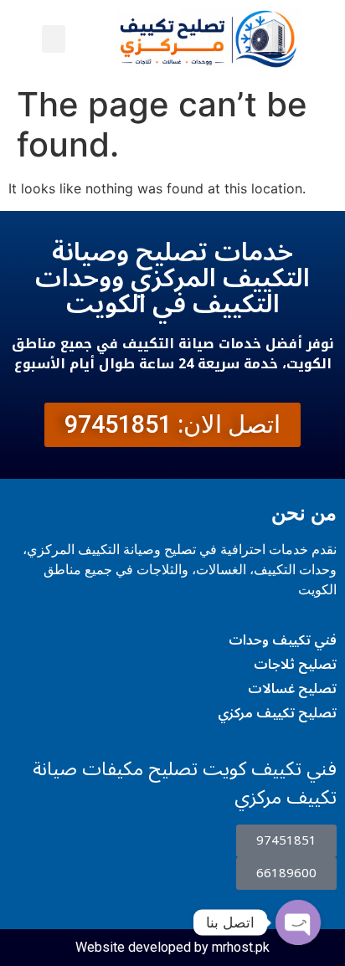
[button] (53, 39)
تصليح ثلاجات (295, 664)
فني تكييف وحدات (283, 640)
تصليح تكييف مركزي (277, 713)
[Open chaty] (298, 922)
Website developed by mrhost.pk (172, 947)
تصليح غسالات (292, 689)
